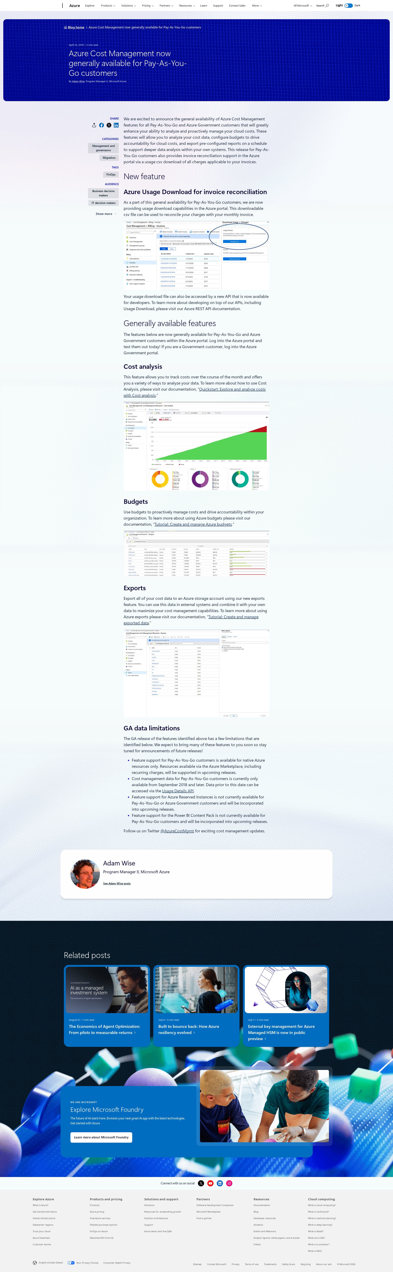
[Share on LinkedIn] (116, 125)
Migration (109, 157)
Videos (257, 1244)
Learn (203, 5)
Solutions (127, 5)
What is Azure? (40, 1205)
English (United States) (51, 1262)
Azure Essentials (41, 1237)
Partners (165, 5)
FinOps (110, 174)
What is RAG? (315, 1250)
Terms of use (252, 1264)
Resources (185, 5)
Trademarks (270, 1264)
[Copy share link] (94, 125)
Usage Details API (178, 790)
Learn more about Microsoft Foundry (101, 1137)
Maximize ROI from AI (101, 1237)
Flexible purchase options (103, 1224)
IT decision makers (103, 203)
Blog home (76, 27)
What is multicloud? (318, 1211)
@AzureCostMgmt (177, 830)
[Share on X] (108, 125)
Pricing (146, 5)
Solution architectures (156, 1218)
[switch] (348, 5)
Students (258, 1224)
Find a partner (204, 1218)
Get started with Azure (45, 1211)
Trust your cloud (41, 1231)
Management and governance (103, 148)
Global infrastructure (44, 1218)
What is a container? (319, 1244)
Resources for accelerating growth (162, 1211)
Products (106, 5)
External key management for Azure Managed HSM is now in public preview (281, 1032)
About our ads (324, 1264)
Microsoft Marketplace (208, 1211)
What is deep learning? (320, 1224)
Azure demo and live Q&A (158, 1231)
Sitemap (197, 1264)
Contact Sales (237, 5)
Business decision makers (103, 193)
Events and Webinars (265, 1231)
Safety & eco (288, 1264)
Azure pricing (97, 1211)
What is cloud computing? (322, 1205)
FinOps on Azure (99, 1231)
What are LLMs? (316, 1237)
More (255, 5)
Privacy (235, 1264)
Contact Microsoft (216, 1264)
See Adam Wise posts (117, 883)
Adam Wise (78, 81)
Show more (104, 214)
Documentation (262, 1205)
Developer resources (265, 1218)
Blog (256, 1211)
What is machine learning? (322, 1218)
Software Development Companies (215, 1205)
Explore (89, 5)
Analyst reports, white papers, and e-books (277, 1237)
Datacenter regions (43, 1224)
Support (218, 5)
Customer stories (42, 1244)
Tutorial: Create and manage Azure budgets (193, 524)
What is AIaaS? (315, 1231)
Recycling (306, 1264)
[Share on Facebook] (101, 125)
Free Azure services (100, 1218)
